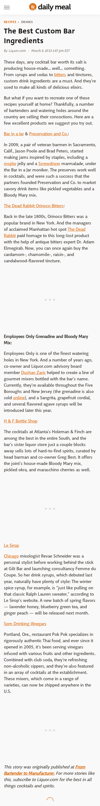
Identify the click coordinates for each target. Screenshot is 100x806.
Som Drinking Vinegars (25, 624)
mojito (10, 164)
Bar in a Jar (14, 134)
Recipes (10, 22)
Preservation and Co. (48, 134)
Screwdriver (49, 164)
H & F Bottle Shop (20, 421)
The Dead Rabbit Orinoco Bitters (34, 206)
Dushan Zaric (33, 372)
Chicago (11, 556)
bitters (60, 75)
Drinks (27, 22)
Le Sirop (11, 545)
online (19, 398)
